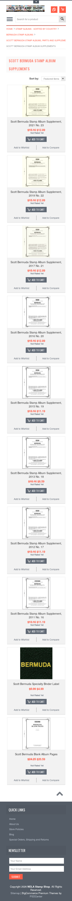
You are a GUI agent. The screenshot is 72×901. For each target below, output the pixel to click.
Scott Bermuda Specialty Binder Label (36, 684)
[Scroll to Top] (60, 795)
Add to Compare (50, 147)
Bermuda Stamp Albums (19, 34)
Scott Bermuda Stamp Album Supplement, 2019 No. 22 (36, 193)
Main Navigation (9, 19)
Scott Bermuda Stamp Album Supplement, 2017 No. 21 (36, 263)
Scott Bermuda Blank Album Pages (36, 754)
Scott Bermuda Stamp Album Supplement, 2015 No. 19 (36, 404)
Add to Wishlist (21, 147)
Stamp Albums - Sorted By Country (36, 28)
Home (9, 28)
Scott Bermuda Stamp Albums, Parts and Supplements (38, 40)
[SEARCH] (62, 19)
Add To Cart (38, 139)
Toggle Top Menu (36, 2)
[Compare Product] (54, 9)
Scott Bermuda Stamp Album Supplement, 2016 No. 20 (36, 334)
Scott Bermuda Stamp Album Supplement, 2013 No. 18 (36, 474)
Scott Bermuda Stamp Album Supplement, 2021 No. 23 (36, 123)
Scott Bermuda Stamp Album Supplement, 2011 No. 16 (36, 615)
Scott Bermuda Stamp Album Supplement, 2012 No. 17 (36, 545)
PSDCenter (36, 896)
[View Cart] (62, 9)
